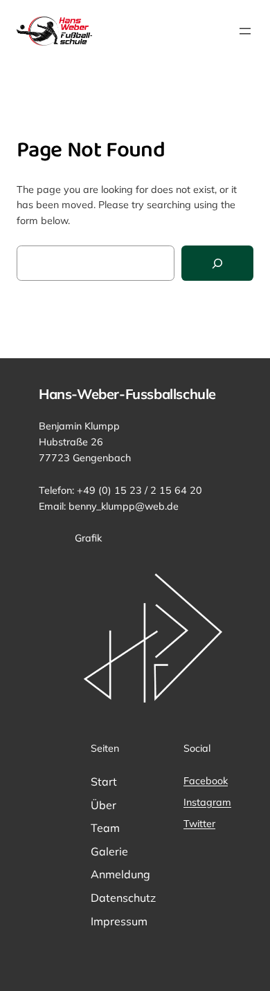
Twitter (199, 823)
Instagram (207, 802)
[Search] (217, 263)
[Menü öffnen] (245, 31)
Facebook (205, 781)
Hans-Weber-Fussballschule (127, 393)
